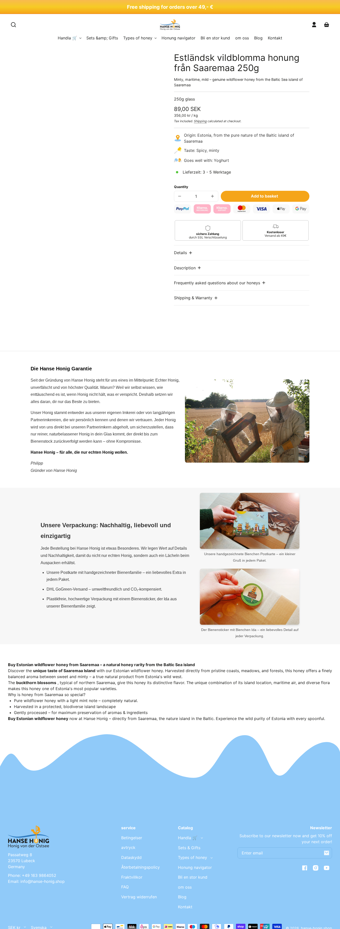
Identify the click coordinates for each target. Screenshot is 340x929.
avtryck (128, 847)
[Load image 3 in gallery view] (99, 222)
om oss (185, 887)
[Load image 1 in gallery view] (66, 222)
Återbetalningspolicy (140, 867)
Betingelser (131, 837)
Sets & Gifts (189, 847)
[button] (183, 252)
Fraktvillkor (131, 877)
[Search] (13, 24)
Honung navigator (195, 867)
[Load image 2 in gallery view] (83, 222)
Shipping (200, 121)
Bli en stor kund (192, 877)
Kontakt (185, 906)
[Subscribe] (326, 852)
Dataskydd (131, 857)
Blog (182, 896)
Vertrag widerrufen (139, 896)
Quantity (181, 187)
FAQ (125, 886)
